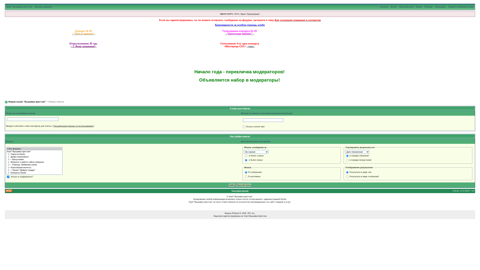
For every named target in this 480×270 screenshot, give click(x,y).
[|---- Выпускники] (34, 159)
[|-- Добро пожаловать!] (34, 157)
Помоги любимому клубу (461, 7)
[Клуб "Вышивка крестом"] (34, 151)
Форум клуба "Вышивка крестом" (27, 101)
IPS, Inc (251, 213)
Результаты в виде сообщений (364, 176)
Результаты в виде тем (360, 172)
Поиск (419, 7)
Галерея (384, 7)
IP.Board (235, 213)
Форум (228, 213)
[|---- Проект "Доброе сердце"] (34, 170)
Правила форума (43, 7)
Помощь (428, 7)
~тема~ (250, 46)
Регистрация (253, 14)
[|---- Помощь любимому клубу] (34, 165)
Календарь (440, 7)
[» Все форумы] (34, 149)
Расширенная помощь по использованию (73, 126)
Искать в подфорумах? (22, 177)
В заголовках (254, 176)
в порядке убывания (359, 156)
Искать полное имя (255, 127)
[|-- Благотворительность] (34, 167)
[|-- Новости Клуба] (34, 154)
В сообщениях (255, 172)
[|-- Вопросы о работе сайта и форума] (34, 162)
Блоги (394, 7)
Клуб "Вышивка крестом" (19, 7)
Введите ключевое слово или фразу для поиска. (29, 126)
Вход (243, 14)
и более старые (256, 156)
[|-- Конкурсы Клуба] (34, 173)
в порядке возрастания (360, 160)
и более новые (256, 160)
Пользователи (406, 7)
